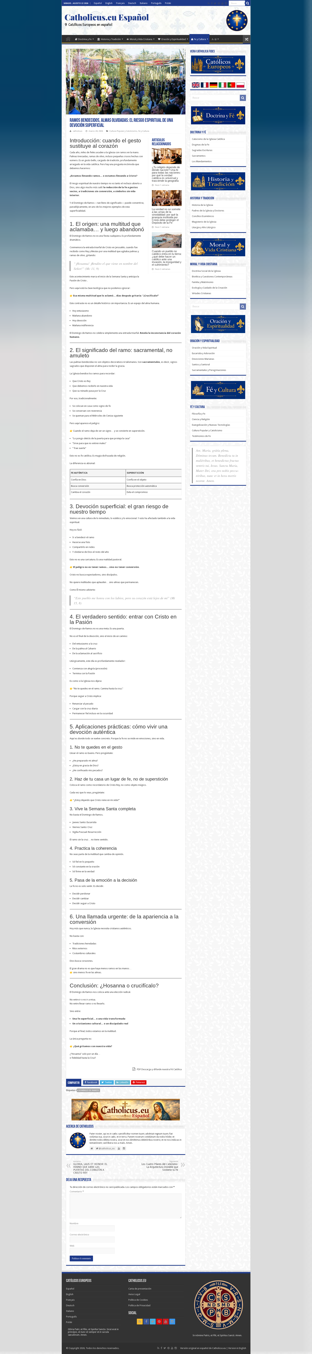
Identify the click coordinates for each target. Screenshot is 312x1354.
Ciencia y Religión (201, 419)
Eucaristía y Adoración (203, 353)
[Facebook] (212, 3)
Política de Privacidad (139, 1305)
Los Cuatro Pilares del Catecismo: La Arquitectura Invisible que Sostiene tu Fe (159, 1165)
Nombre (74, 1223)
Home (68, 39)
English (108, 3)
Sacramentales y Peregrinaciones (209, 370)
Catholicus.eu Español (106, 17)
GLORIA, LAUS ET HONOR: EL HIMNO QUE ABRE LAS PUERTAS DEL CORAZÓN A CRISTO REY (90, 1167)
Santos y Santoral (201, 364)
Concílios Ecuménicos (203, 216)
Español (98, 3)
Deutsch (132, 3)
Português (156, 3)
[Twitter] (215, 3)
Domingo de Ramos (89, 1090)
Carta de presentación (139, 1288)
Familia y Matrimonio (202, 282)
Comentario (77, 1191)
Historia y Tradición (111, 39)
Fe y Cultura (200, 39)
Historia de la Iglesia (202, 205)
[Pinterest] (218, 3)
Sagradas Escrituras (202, 150)
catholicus (77, 131)
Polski (168, 3)
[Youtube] (222, 3)
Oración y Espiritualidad (173, 39)
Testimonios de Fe (201, 436)
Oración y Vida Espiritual (204, 347)
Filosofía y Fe (198, 413)
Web (72, 1245)
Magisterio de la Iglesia (204, 221)
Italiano (144, 3)
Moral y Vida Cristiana (141, 39)
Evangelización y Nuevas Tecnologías (211, 425)
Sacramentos (198, 155)
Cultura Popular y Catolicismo (123, 131)
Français (120, 3)
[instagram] (226, 3)
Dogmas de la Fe (200, 144)
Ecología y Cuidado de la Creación (209, 287)
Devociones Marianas (203, 359)
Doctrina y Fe (85, 39)
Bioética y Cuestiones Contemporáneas (212, 276)
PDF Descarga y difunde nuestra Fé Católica (159, 1069)
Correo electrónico (79, 1234)
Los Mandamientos (202, 161)
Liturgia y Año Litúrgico (204, 227)
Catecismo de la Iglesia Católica (208, 139)
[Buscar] (247, 3)
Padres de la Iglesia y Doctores (208, 210)
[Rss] (208, 3)
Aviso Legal (134, 1294)
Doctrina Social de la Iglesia (206, 271)
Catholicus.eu (219, 1348)
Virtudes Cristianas (201, 293)
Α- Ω (214, 39)
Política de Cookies (138, 1299)
